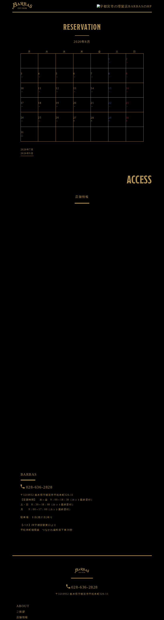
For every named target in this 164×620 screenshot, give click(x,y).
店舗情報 (22, 617)
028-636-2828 (39, 487)
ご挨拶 (20, 611)
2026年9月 (27, 153)
